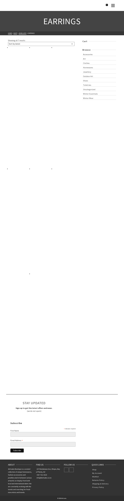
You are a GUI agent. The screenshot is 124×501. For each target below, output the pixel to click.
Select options (18, 155)
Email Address (16, 440)
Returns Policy (98, 480)
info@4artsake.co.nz (44, 478)
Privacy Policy (98, 487)
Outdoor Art (88, 76)
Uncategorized (89, 89)
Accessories (88, 54)
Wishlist (95, 477)
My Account (97, 473)
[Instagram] (71, 470)
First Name (14, 431)
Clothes (86, 63)
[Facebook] (66, 470)
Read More (37, 154)
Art (84, 59)
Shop (94, 470)
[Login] (104, 5)
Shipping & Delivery (100, 484)
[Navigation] (113, 5)
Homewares (88, 67)
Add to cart (39, 260)
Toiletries (87, 85)
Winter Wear (88, 98)
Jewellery (87, 72)
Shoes (85, 80)
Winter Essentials (90, 94)
